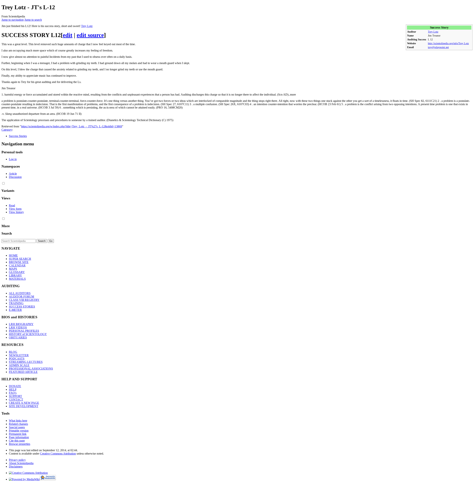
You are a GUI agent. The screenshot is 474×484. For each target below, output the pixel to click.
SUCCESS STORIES (22, 306)
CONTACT (16, 399)
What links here (18, 420)
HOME (13, 255)
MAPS (13, 268)
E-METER (15, 309)
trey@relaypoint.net (438, 47)
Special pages (17, 427)
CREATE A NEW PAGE (24, 402)
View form (15, 208)
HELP (12, 389)
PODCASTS (16, 358)
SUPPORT (15, 396)
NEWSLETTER (19, 355)
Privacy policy (17, 459)
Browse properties (19, 443)
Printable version (19, 430)
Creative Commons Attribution (58, 453)
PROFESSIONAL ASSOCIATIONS (31, 368)
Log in (13, 159)
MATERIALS (17, 278)
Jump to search (33, 19)
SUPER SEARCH (20, 258)
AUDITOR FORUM (21, 296)
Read (12, 205)
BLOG (13, 351)
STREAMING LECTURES (26, 361)
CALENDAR (17, 265)
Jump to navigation (12, 19)
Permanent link (17, 433)
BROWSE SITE (19, 262)
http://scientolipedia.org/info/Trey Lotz (448, 43)
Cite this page (17, 440)
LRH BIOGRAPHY (21, 324)
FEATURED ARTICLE (23, 371)
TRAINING (16, 303)
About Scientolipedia (21, 463)
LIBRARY (15, 275)
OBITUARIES (18, 337)
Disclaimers (16, 466)
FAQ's (12, 392)
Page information (19, 437)
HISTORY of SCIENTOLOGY (28, 334)
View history (16, 212)
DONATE (15, 386)
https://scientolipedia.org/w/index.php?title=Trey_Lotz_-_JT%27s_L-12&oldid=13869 (71, 126)
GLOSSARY (17, 272)
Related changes (18, 423)
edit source (90, 35)
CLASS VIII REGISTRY (24, 299)
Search (6, 233)
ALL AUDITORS (20, 293)
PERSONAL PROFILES (24, 330)
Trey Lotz (433, 31)
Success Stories (18, 136)
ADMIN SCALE (19, 365)
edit (67, 35)
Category (6, 129)
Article (13, 173)
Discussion (15, 176)
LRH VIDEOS (18, 327)
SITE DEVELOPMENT (23, 406)
